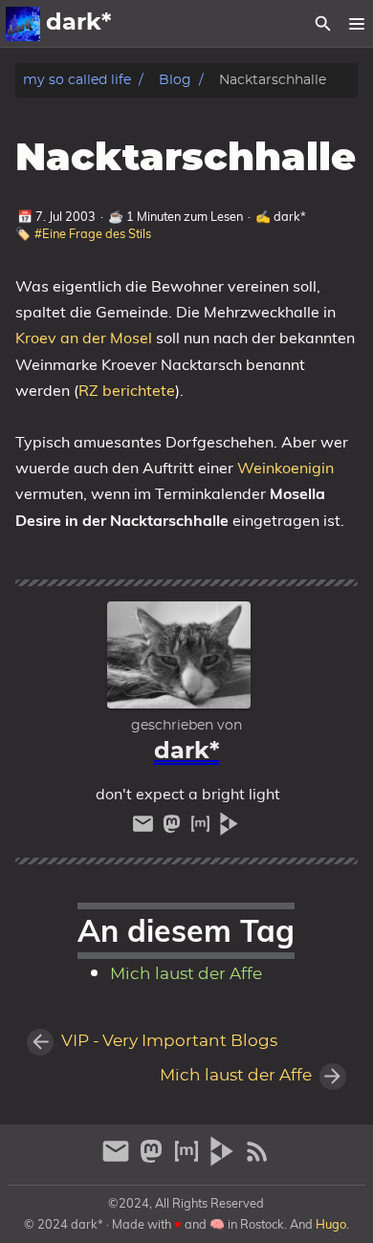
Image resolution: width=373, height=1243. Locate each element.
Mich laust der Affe (186, 974)
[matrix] (202, 828)
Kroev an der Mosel (83, 337)
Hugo (331, 1224)
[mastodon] (174, 828)
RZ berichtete (126, 390)
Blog (175, 80)
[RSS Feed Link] (257, 1159)
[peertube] (229, 828)
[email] (145, 828)
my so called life (77, 80)
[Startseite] (23, 24)
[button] (356, 24)
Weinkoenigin (285, 467)
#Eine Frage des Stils (92, 233)
